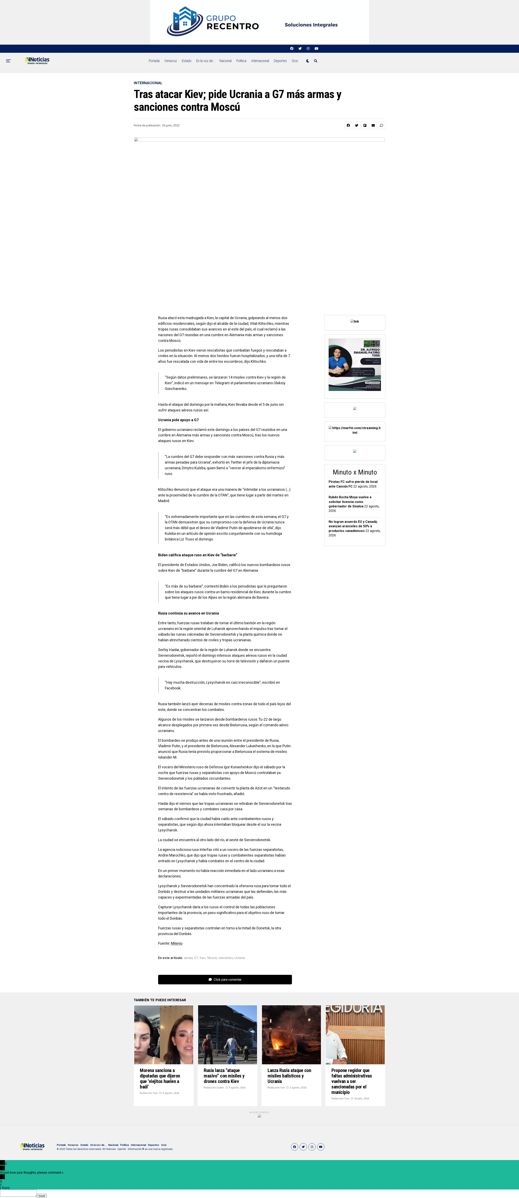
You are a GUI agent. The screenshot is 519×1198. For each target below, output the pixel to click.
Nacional (226, 61)
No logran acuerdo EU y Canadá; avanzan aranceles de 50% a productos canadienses (353, 526)
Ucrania (239, 958)
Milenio (176, 943)
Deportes (280, 61)
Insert (42, 1195)
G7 (196, 958)
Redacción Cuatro (214, 1087)
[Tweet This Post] (356, 125)
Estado (186, 61)
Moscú (212, 958)
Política (241, 61)
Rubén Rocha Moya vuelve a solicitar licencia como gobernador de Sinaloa (350, 501)
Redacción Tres (149, 1093)
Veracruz (170, 61)
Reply (6, 1188)
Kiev (202, 958)
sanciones (225, 958)
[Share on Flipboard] (365, 125)
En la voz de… (205, 61)
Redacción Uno (276, 1087)
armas (188, 958)
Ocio (295, 61)
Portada (154, 61)
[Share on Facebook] (348, 125)
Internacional (260, 61)
